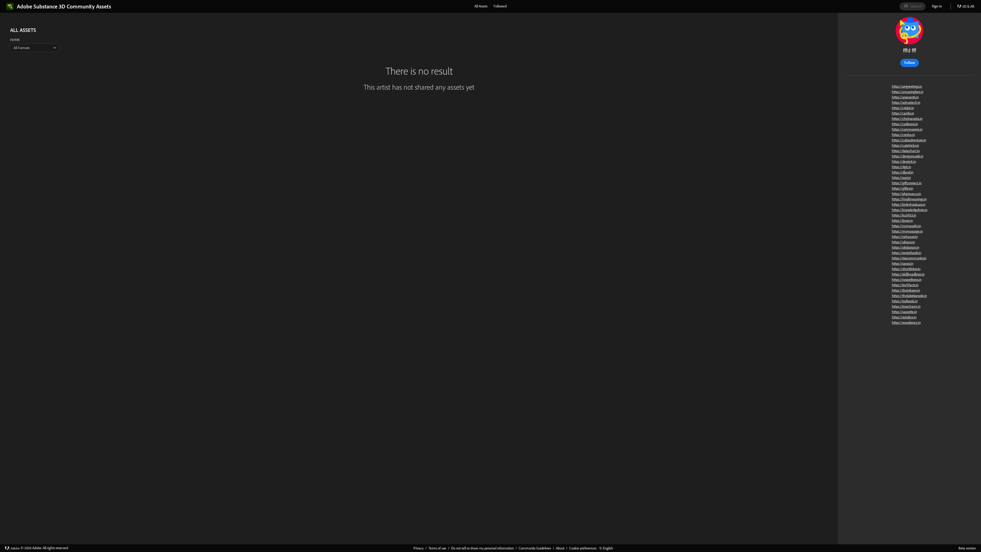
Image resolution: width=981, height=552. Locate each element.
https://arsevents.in (905, 97)
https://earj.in (901, 177)
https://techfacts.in (905, 285)
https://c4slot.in (903, 108)
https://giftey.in (902, 188)
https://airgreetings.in (907, 86)
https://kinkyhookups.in (908, 204)
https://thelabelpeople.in (909, 295)
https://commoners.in (907, 129)
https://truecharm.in (906, 306)
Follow (909, 62)
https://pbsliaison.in (905, 247)
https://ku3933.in (904, 215)
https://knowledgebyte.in (909, 210)
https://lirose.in (902, 220)
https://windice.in (904, 317)
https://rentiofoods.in (906, 252)
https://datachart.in (906, 150)
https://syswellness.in (906, 279)
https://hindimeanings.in (909, 199)
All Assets (480, 6)
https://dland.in (902, 172)
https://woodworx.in (906, 322)
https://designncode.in (907, 156)
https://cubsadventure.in (909, 140)
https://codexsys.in (905, 124)
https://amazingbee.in (907, 91)
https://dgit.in (901, 167)
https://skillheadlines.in (908, 274)
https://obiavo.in (903, 242)
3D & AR (968, 6)
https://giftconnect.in (906, 183)
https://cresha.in (903, 134)
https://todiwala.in (905, 301)
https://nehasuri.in (905, 236)
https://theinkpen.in (906, 290)
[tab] (480, 6)
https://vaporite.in (904, 311)
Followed (500, 6)
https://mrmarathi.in (906, 226)
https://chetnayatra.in (907, 118)
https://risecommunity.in (909, 258)
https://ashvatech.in (906, 102)
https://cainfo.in (903, 113)
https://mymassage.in (907, 231)
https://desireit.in (904, 161)
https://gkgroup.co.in (906, 193)
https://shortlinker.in (906, 269)
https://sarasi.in (902, 263)
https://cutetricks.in (905, 145)
